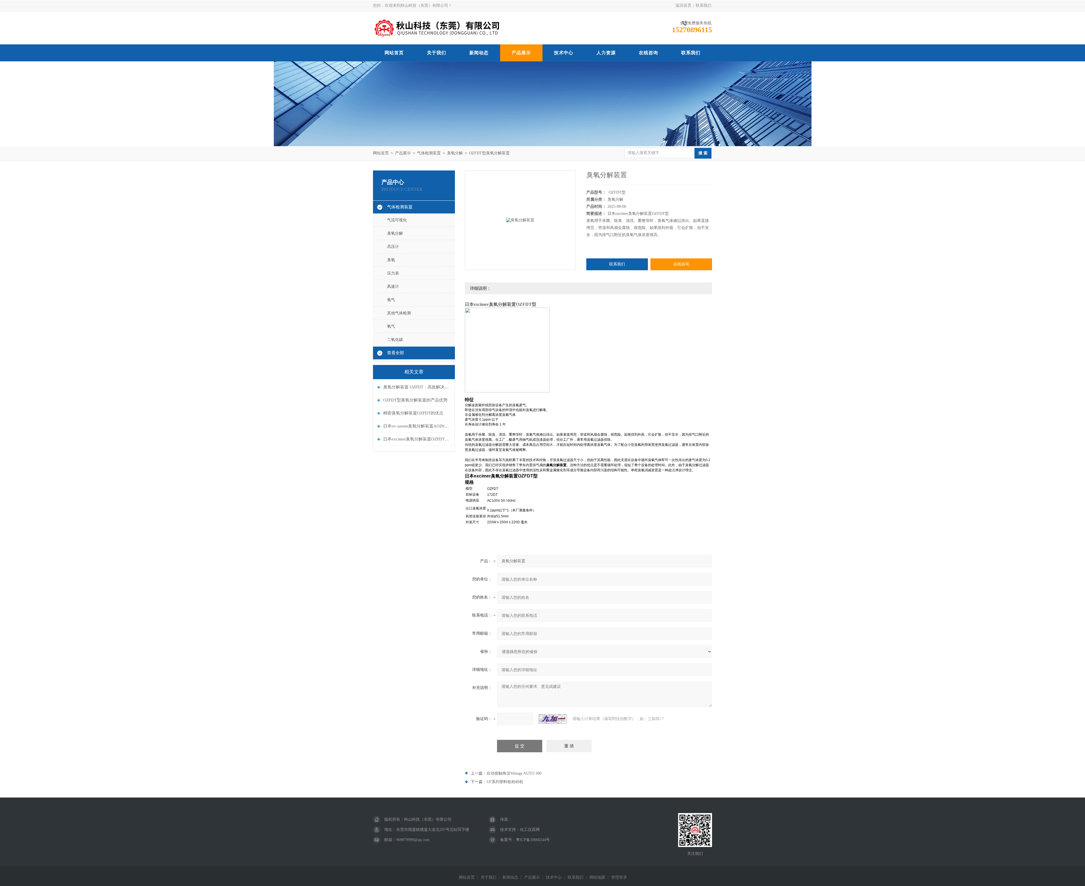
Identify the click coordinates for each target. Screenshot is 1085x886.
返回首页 (683, 5)
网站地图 (597, 877)
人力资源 (606, 52)
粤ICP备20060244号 (533, 840)
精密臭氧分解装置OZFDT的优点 (413, 413)
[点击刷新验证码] (553, 719)
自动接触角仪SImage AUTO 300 (514, 773)
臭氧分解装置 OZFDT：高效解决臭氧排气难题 (416, 387)
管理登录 (619, 877)
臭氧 (391, 260)
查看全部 (395, 353)
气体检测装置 (429, 153)
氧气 (391, 326)
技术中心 (563, 52)
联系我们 (703, 5)
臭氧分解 (455, 153)
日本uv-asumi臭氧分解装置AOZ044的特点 (416, 426)
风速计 (393, 286)
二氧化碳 (395, 340)
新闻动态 (479, 52)
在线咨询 (648, 52)
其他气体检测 (399, 313)
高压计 (393, 247)
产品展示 (521, 52)
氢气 (391, 300)
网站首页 (394, 52)
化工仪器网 (530, 829)
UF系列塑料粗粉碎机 (505, 782)
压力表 (393, 273)
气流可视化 (397, 220)
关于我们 (436, 52)
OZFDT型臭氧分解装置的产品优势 (415, 400)
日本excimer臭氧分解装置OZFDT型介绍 (416, 439)
